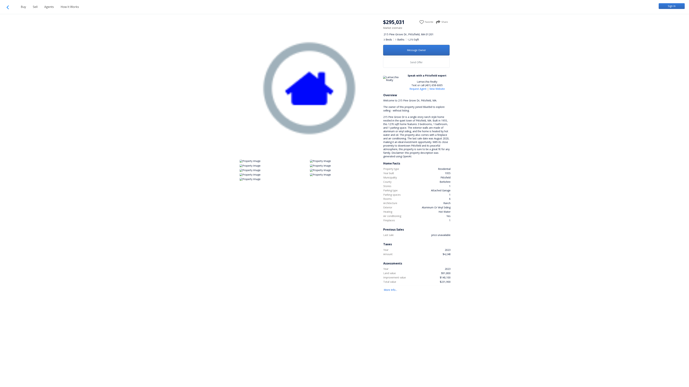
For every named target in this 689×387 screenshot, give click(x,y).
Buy (23, 7)
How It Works (70, 7)
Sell (35, 7)
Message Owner (416, 50)
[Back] (9, 6)
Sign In (672, 6)
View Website (437, 88)
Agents (49, 7)
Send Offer (416, 62)
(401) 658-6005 (434, 85)
